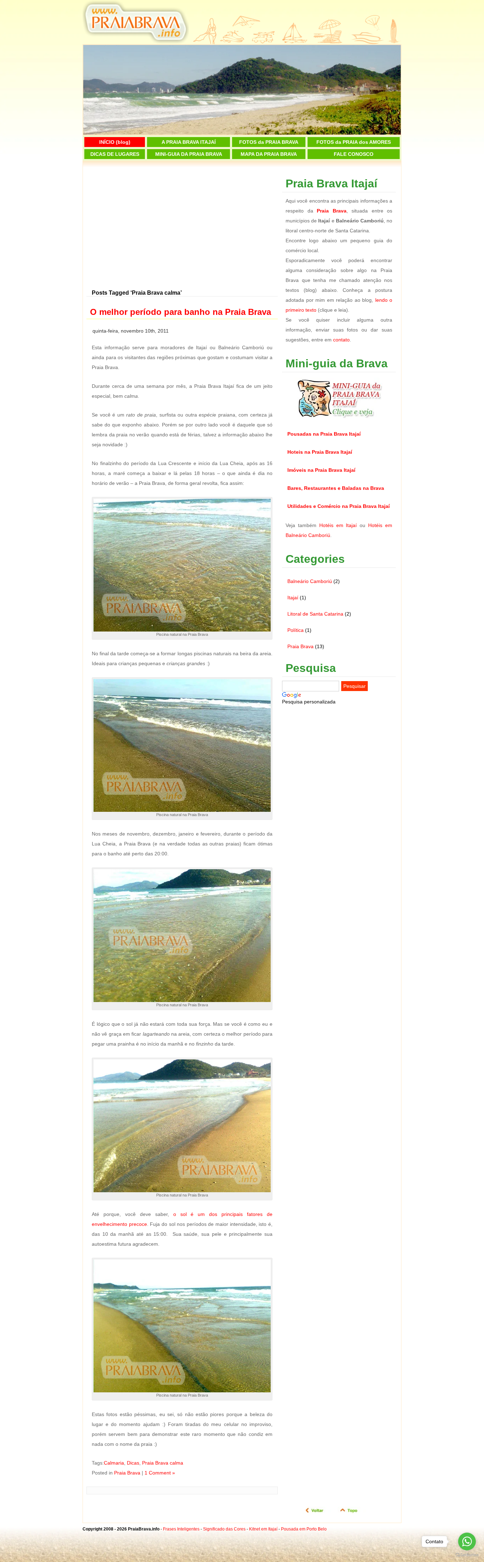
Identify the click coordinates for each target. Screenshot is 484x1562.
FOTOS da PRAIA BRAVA (268, 142)
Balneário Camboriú (309, 581)
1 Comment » (160, 1473)
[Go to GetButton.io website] (467, 1555)
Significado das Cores (224, 1529)
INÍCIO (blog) (114, 142)
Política (295, 630)
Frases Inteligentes (181, 1529)
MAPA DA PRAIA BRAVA (269, 154)
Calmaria (114, 1463)
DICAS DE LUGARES (114, 154)
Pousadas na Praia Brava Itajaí (324, 434)
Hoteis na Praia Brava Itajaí (319, 452)
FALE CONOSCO (353, 154)
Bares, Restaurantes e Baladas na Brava (335, 488)
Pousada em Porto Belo (304, 1529)
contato (341, 340)
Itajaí (292, 597)
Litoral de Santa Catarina (315, 614)
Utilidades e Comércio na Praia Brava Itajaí (338, 506)
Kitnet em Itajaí (263, 1529)
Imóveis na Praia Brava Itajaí (321, 470)
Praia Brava (127, 1473)
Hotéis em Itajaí (338, 525)
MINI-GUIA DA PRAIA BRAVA (188, 154)
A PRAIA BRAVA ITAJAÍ (189, 142)
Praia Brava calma (162, 1463)
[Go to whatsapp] (467, 1541)
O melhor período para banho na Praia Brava (180, 312)
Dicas (133, 1463)
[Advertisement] (182, 228)
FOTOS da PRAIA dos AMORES (353, 142)
